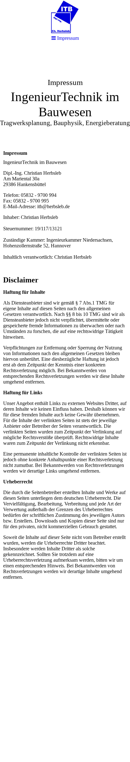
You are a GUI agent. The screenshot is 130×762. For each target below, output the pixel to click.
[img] (65, 16)
